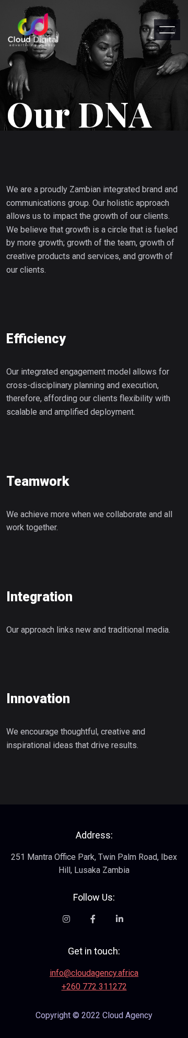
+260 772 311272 (94, 987)
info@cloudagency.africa (94, 973)
